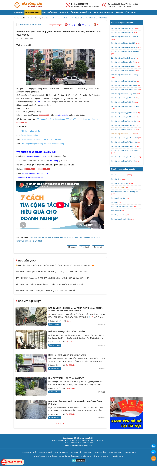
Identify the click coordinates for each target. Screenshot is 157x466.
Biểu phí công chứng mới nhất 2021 (45, 456)
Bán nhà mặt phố (117, 187)
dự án (40, 102)
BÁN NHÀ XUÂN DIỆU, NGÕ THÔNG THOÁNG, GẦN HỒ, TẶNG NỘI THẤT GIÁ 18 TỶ (51, 272)
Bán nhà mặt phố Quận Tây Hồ (122, 134)
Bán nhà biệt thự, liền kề (120, 183)
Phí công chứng (129, 452)
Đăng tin (100, 25)
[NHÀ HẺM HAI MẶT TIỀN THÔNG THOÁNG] (31, 339)
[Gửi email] (153, 458)
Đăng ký (72, 25)
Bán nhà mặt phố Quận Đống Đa (123, 62)
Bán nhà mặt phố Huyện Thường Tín (124, 157)
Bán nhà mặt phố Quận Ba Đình (123, 28)
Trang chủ (19, 12)
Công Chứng (88, 452)
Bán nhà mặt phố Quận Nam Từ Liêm (125, 106)
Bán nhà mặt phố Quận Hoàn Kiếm (124, 85)
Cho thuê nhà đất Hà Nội (89, 238)
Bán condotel (116, 211)
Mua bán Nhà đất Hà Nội (40, 238)
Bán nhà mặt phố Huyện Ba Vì (122, 32)
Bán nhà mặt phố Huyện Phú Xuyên (124, 113)
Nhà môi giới (85, 12)
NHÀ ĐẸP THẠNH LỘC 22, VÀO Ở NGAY (66, 378)
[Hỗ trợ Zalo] (153, 446)
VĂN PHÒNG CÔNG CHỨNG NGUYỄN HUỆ (36, 152)
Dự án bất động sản (69, 12)
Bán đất (114, 202)
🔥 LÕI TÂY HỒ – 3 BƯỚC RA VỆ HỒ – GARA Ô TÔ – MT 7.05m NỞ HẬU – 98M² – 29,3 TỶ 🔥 (55, 265)
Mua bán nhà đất (33, 12)
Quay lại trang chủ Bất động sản (30, 24)
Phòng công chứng (117, 456)
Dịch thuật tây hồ (76, 452)
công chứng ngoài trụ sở (36, 156)
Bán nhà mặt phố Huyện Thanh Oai (124, 142)
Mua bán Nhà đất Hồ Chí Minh (65, 238)
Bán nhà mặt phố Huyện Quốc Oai (124, 121)
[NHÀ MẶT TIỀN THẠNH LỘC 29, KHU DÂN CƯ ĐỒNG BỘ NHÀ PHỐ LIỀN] (31, 409)
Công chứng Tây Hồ (45, 452)
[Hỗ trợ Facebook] (153, 452)
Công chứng (87, 456)
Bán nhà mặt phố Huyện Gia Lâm (123, 66)
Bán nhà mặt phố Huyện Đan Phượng (125, 51)
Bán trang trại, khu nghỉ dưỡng (122, 206)
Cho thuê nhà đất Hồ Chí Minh (29, 241)
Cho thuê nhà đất (50, 12)
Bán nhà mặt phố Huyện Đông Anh (124, 58)
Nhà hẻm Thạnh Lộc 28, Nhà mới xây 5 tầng (67, 355)
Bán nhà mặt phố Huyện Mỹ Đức (123, 102)
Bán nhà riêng (116, 179)
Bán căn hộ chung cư (119, 175)
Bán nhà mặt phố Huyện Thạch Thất (124, 138)
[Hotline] (4, 462)
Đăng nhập (86, 25)
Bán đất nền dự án (118, 198)
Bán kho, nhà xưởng (118, 215)
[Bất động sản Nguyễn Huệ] (28, 4)
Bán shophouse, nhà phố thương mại (124, 191)
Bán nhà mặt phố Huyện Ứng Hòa (123, 161)
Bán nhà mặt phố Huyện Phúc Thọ (124, 117)
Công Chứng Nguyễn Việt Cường (69, 456)
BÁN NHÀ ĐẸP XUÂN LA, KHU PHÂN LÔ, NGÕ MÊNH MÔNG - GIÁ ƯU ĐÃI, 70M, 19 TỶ (52, 278)
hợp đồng (54, 160)
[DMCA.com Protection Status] (79, 460)
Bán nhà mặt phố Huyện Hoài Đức (124, 81)
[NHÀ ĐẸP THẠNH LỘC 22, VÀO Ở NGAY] (31, 386)
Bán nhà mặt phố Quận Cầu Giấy (123, 43)
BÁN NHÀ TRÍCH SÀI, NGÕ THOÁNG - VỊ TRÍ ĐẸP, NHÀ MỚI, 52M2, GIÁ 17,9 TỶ (49, 284)
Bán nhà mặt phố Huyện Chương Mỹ (124, 47)
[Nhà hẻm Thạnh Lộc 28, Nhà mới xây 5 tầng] (31, 363)
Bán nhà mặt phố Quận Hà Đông (123, 70)
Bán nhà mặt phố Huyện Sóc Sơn (123, 125)
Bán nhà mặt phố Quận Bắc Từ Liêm (124, 37)
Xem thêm (60, 424)
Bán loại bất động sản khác (121, 219)
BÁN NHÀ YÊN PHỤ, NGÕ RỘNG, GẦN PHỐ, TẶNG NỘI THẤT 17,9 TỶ (45, 291)
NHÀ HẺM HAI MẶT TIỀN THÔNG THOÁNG (67, 332)
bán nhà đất (63, 115)
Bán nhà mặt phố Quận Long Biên (123, 94)
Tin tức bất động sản (103, 12)
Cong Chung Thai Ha (61, 452)
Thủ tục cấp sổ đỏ (100, 452)
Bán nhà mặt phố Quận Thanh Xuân (124, 150)
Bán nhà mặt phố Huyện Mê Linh (123, 98)
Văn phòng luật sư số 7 (29, 452)
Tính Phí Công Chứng (115, 452)
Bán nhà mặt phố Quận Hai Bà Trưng (124, 75)
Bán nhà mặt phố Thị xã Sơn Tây (123, 129)
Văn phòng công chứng (125, 12)
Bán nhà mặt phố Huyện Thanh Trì (124, 146)
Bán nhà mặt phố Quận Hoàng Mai (124, 89)
